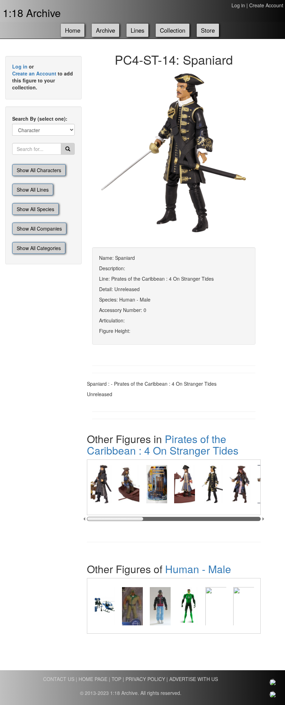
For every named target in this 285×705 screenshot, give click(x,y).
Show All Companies (39, 228)
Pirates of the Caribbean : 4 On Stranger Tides (162, 444)
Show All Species (35, 209)
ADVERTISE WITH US (193, 678)
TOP (116, 678)
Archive (105, 30)
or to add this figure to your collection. (42, 77)
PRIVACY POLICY (145, 678)
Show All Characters (39, 170)
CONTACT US (58, 678)
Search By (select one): (39, 118)
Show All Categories (39, 248)
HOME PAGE (93, 678)
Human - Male (198, 568)
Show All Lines (33, 189)
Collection (172, 30)
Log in (238, 5)
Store (208, 30)
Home (72, 30)
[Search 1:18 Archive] (68, 149)
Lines (137, 30)
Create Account (266, 5)
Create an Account (34, 73)
